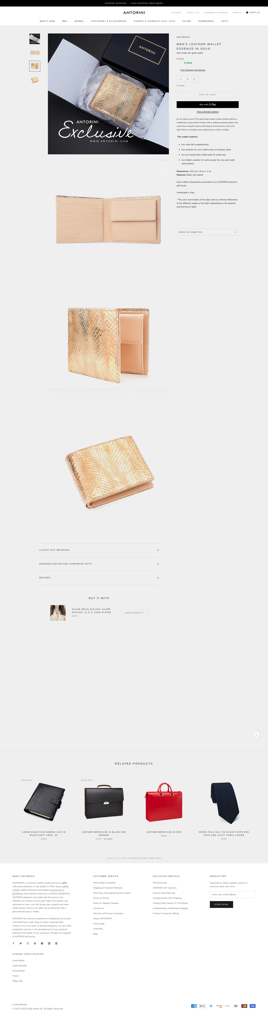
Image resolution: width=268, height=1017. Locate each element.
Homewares (206, 21)
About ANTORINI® (102, 918)
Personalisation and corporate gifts (65, 564)
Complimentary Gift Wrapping (167, 898)
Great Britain (18, 960)
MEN (64, 21)
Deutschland (18, 970)
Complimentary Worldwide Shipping (170, 908)
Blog (95, 933)
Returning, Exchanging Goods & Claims (112, 892)
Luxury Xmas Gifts (122, 858)
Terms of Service (101, 898)
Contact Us (192, 13)
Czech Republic (19, 965)
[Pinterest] (35, 943)
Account (176, 13)
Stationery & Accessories (109, 21)
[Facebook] (13, 943)
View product (134, 613)
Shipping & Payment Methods (107, 887)
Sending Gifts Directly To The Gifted (170, 903)
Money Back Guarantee (104, 882)
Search (237, 13)
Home (110, 858)
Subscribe (221, 904)
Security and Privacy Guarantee (108, 913)
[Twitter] (21, 943)
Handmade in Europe (216, 13)
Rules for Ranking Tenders (106, 903)
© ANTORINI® (19, 1005)
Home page (98, 923)
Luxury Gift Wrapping (54, 550)
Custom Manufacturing (164, 892)
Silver (186, 21)
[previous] (9, 805)
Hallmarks (98, 928)
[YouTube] (42, 943)
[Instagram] (28, 943)
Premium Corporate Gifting (166, 913)
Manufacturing (160, 882)
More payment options (208, 111)
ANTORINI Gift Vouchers (165, 887)
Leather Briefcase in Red (164, 832)
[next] (258, 805)
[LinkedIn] (49, 943)
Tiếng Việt (17, 980)
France (15, 975)
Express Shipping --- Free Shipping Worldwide (134, 3)
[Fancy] (56, 943)
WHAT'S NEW (47, 21)
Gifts (224, 21)
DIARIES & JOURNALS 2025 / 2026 (154, 21)
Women (79, 21)
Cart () (254, 13)
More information (190, 232)
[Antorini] (134, 12)
